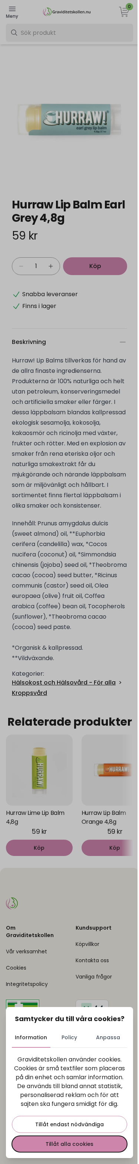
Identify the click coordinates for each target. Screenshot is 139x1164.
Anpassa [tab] (108, 1037)
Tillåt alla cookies (69, 1144)
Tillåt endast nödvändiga (69, 1124)
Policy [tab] (69, 1037)
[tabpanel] (69, 1103)
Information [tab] (31, 1037)
